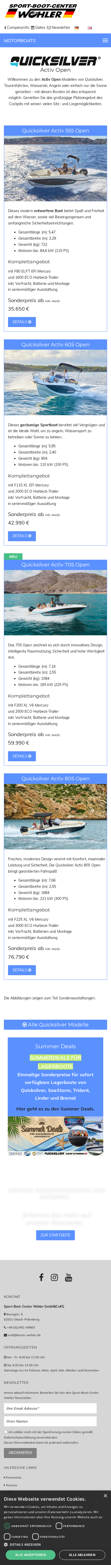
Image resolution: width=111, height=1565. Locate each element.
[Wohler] (40, 11)
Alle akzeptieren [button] (30, 1555)
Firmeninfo (13, 1477)
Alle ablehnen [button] (82, 1555)
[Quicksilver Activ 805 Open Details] (55, 816)
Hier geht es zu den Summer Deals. (55, 1109)
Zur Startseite (55, 1235)
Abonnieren (20, 1452)
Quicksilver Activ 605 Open (55, 344)
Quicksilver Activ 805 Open (55, 778)
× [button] (105, 1496)
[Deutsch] (77, 27)
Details (20, 322)
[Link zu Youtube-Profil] (68, 1277)
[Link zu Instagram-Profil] (54, 1277)
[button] (55, 1544)
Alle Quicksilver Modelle (57, 1024)
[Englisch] (90, 27)
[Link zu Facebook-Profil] (41, 1277)
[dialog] (55, 1527)
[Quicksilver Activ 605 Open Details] (55, 382)
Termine (11, 1485)
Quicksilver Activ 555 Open (55, 131)
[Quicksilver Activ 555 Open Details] (55, 168)
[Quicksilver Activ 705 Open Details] (55, 602)
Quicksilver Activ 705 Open (55, 565)
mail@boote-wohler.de (24, 1335)
